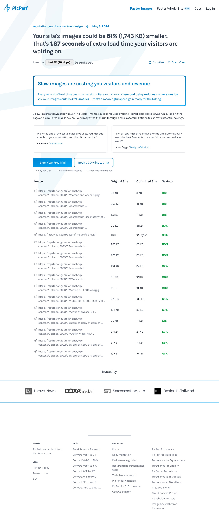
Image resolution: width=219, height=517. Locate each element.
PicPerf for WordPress (164, 454)
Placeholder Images (163, 498)
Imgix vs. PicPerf (161, 487)
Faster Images (141, 8)
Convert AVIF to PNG (84, 476)
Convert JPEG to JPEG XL (87, 487)
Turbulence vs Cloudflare (166, 482)
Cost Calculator (121, 491)
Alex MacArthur (42, 453)
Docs (198, 8)
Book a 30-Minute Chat (93, 162)
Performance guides (124, 460)
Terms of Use (40, 473)
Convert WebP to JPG (85, 465)
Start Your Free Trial (52, 162)
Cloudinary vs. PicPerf (164, 493)
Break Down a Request (86, 449)
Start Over (178, 62)
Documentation (121, 454)
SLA (35, 478)
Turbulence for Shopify (165, 465)
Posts (115, 449)
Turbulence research (124, 475)
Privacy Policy (41, 467)
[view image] (35, 191)
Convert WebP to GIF (84, 454)
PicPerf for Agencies (124, 480)
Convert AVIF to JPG (84, 471)
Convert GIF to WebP (84, 482)
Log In (210, 8)
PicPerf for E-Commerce (126, 486)
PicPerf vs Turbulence (164, 471)
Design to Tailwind (139, 147)
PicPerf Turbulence (163, 449)
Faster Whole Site (173, 8)
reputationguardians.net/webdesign (58, 26)
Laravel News (56, 143)
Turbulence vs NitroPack (166, 476)
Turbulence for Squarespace (168, 460)
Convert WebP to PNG (85, 460)
